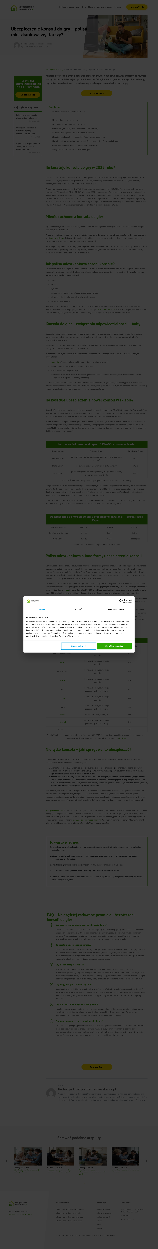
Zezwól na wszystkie (114, 646)
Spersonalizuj (77, 646)
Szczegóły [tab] (79, 609)
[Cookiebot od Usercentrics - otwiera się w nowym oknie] (121, 601)
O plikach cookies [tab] (116, 609)
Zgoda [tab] (42, 609)
